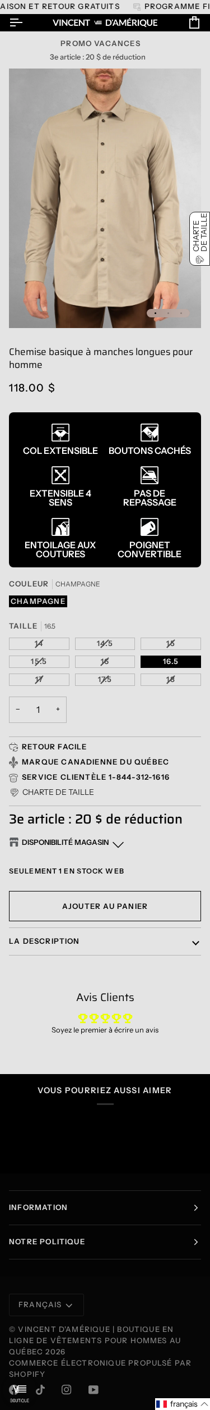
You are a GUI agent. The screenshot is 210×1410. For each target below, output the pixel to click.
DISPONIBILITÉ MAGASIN (65, 842)
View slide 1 (155, 313)
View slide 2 (168, 313)
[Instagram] (67, 1390)
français (40, 1304)
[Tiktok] (40, 1390)
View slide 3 (181, 313)
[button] (51, 792)
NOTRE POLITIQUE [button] (47, 1241)
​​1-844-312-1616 (139, 776)
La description (44, 940)
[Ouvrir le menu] (26, 22)
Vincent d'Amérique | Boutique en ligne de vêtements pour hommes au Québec (95, 1340)
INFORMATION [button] (38, 1207)
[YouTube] (93, 1390)
